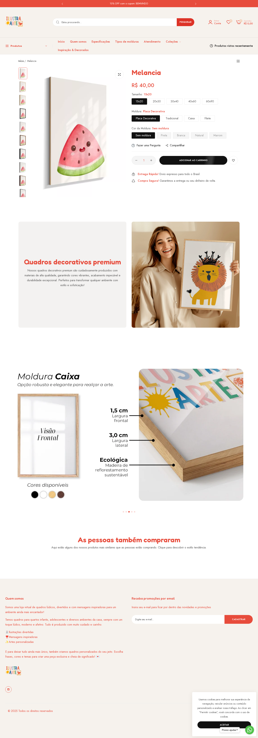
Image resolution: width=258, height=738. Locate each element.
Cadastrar (238, 619)
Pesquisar (185, 22)
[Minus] (136, 160)
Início (21, 61)
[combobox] (123, 22)
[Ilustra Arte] (14, 22)
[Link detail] (8, 689)
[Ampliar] (119, 74)
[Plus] (151, 160)
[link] (173, 41)
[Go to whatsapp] (249, 730)
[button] (62, 3)
